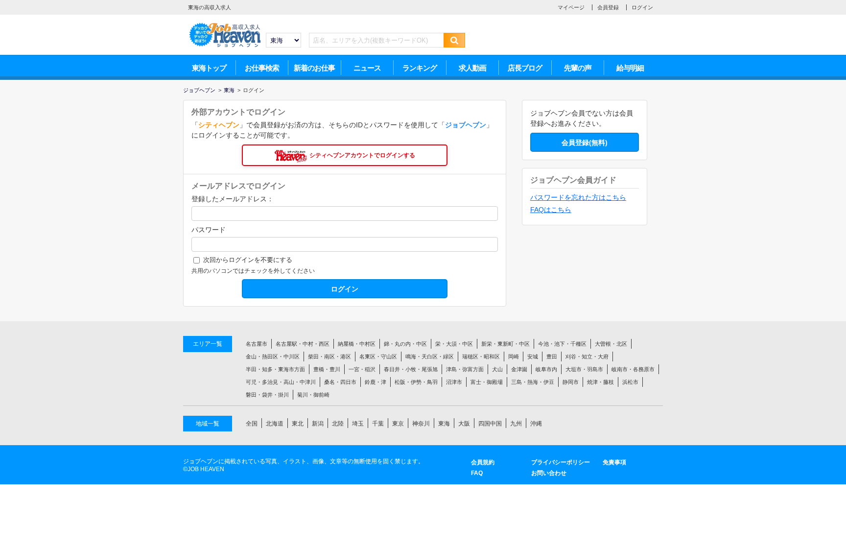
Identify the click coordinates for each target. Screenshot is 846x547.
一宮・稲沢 (362, 369)
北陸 (338, 423)
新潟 (318, 423)
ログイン (642, 7)
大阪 (464, 423)
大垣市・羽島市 (584, 369)
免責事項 (614, 462)
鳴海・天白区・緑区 (429, 356)
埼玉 (358, 423)
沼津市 (454, 382)
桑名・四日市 (340, 382)
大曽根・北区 (611, 344)
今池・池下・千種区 (562, 344)
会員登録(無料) (585, 142)
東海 (444, 423)
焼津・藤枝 (600, 382)
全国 (252, 423)
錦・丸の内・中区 (405, 344)
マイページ (571, 7)
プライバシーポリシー (560, 462)
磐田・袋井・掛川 (267, 395)
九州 (516, 423)
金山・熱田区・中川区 (273, 356)
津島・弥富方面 (465, 369)
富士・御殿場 (486, 382)
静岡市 (571, 382)
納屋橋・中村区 (357, 344)
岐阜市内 (546, 369)
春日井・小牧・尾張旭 (411, 369)
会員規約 (482, 462)
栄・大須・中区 (454, 344)
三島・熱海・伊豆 (532, 382)
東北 (298, 423)
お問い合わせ (548, 473)
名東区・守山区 (378, 356)
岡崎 (513, 356)
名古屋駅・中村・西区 (302, 344)
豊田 (551, 356)
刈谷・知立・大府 (587, 356)
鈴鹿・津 (375, 382)
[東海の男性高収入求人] (224, 25)
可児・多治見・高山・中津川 (281, 382)
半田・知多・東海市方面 (275, 369)
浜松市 (630, 382)
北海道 (274, 423)
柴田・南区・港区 (329, 356)
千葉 (378, 423)
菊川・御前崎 (313, 395)
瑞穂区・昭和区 (481, 356)
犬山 (497, 369)
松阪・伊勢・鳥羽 (416, 382)
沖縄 (536, 423)
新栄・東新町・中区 (505, 344)
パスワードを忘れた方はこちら (578, 197)
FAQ (477, 473)
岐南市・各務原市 (633, 369)
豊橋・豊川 (326, 369)
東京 (398, 423)
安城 (532, 356)
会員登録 (608, 7)
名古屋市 (256, 344)
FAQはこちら (550, 210)
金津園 (519, 369)
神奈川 (421, 423)
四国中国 (490, 423)
